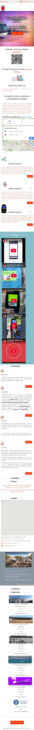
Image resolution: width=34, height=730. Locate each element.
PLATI (17, 492)
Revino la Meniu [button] (17, 722)
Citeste (30, 176)
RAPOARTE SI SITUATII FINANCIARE (10, 490)
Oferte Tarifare (23, 173)
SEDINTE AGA (9, 487)
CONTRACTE (24, 490)
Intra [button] (13, 33)
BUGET (22, 492)
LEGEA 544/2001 (19, 487)
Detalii (20, 33)
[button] (17, 77)
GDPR (26, 487)
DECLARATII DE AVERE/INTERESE (22, 485)
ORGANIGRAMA (7, 485)
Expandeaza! (26, 117)
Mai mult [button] (28, 473)
